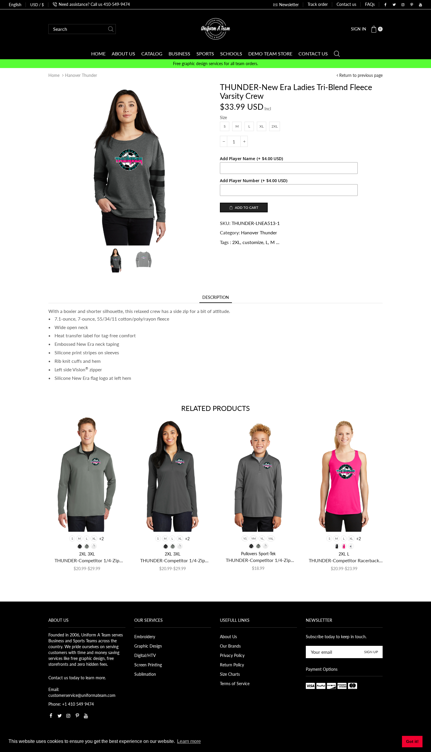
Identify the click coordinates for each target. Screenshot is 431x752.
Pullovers (249, 553)
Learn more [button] (189, 741)
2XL (236, 242)
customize (252, 242)
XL (94, 538)
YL (262, 538)
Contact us (346, 4)
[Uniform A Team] (215, 28)
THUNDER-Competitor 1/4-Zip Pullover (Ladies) (172, 561)
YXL (270, 538)
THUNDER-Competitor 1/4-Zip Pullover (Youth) (258, 560)
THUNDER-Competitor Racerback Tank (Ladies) (344, 561)
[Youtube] (420, 4)
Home (54, 75)
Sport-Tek (267, 553)
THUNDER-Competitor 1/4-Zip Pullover (87, 561)
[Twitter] (394, 4)
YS (245, 538)
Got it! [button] (412, 741)
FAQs (370, 4)
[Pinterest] (411, 4)
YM (253, 538)
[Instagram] (403, 4)
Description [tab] (215, 297)
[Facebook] (385, 4)
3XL (91, 553)
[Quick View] (62, 521)
